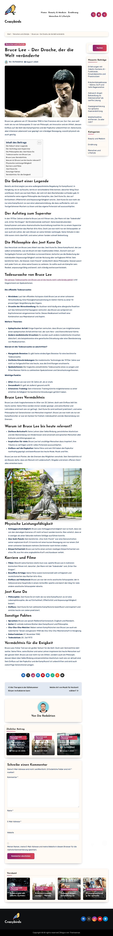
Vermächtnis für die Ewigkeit (18, 175)
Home (44, 13)
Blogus (63, 933)
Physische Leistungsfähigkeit (19, 163)
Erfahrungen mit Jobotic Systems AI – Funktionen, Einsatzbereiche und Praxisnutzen (97, 72)
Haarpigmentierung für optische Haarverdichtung (96, 108)
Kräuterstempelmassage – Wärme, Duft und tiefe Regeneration (98, 84)
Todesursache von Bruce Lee (18, 155)
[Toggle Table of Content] (38, 143)
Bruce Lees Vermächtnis (16, 157)
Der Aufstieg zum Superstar (18, 149)
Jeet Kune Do (11, 169)
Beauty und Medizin (96, 139)
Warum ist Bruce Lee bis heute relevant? (23, 160)
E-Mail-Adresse (14, 822)
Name (10, 811)
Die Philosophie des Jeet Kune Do (20, 152)
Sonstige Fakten (13, 172)
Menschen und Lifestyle (15, 44)
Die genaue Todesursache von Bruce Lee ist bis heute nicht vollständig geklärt (39, 280)
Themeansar (75, 933)
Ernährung (73, 13)
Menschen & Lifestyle (59, 16)
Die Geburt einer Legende (17, 146)
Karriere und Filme (13, 166)
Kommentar (12, 777)
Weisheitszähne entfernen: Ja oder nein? (96, 119)
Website (10, 833)
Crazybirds (13, 22)
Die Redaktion (17, 62)
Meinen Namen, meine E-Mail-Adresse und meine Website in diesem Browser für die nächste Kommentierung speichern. (42, 848)
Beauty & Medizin (57, 13)
